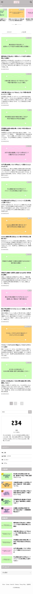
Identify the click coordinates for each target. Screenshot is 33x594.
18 (22, 403)
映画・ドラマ (7, 456)
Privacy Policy (23, 584)
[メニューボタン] (2, 2)
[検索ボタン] (31, 2)
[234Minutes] (16, 2)
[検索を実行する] (30, 412)
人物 (4, 452)
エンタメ (5, 459)
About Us (12, 584)
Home (3, 584)
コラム (5, 463)
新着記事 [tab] (9, 32)
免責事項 (29, 584)
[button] (13, 24)
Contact (7, 584)
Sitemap (17, 584)
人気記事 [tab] (23, 32)
